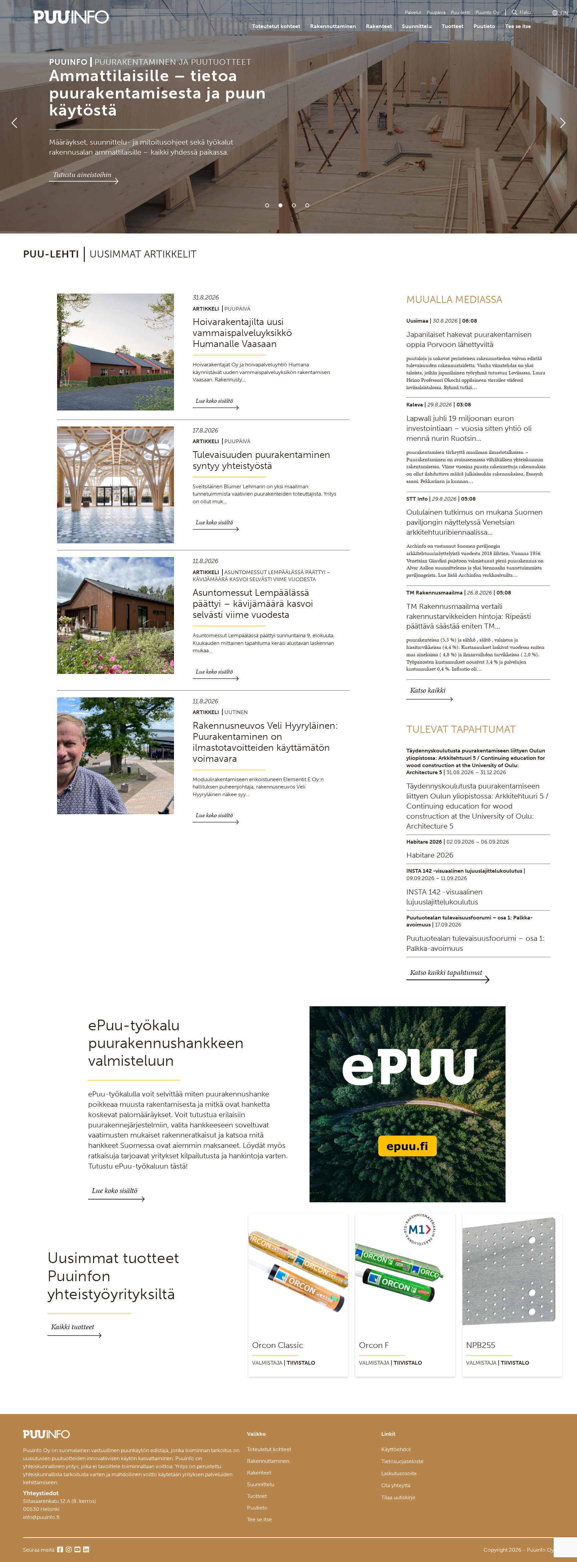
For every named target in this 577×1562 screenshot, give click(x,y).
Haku (525, 12)
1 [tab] (267, 205)
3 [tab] (294, 205)
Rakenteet (379, 26)
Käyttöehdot (396, 1449)
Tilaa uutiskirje (398, 1497)
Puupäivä (436, 12)
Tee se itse (518, 26)
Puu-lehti (460, 12)
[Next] (565, 117)
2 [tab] (280, 205)
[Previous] (11, 117)
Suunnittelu (417, 26)
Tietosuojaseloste (402, 1461)
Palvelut (413, 12)
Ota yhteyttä (395, 1485)
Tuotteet (452, 26)
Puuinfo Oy (487, 12)
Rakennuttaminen (333, 26)
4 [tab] (307, 205)
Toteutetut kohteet (276, 26)
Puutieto (484, 26)
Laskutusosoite (399, 1473)
